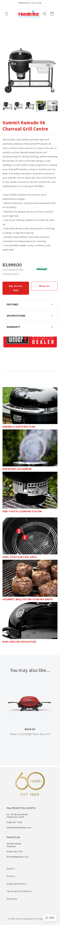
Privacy (11, 876)
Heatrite (19, 919)
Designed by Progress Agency (38, 919)
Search (11, 869)
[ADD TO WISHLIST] (7, 351)
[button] (6, 13)
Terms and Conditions (19, 891)
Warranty (12, 899)
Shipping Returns (16, 884)
